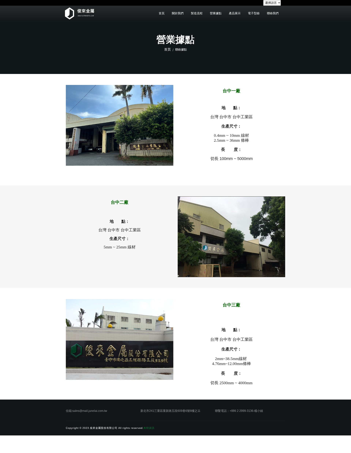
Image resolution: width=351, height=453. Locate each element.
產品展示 (235, 13)
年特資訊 (149, 427)
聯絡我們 (273, 13)
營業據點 (216, 13)
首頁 (162, 13)
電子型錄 (254, 13)
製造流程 (197, 13)
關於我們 (178, 13)
